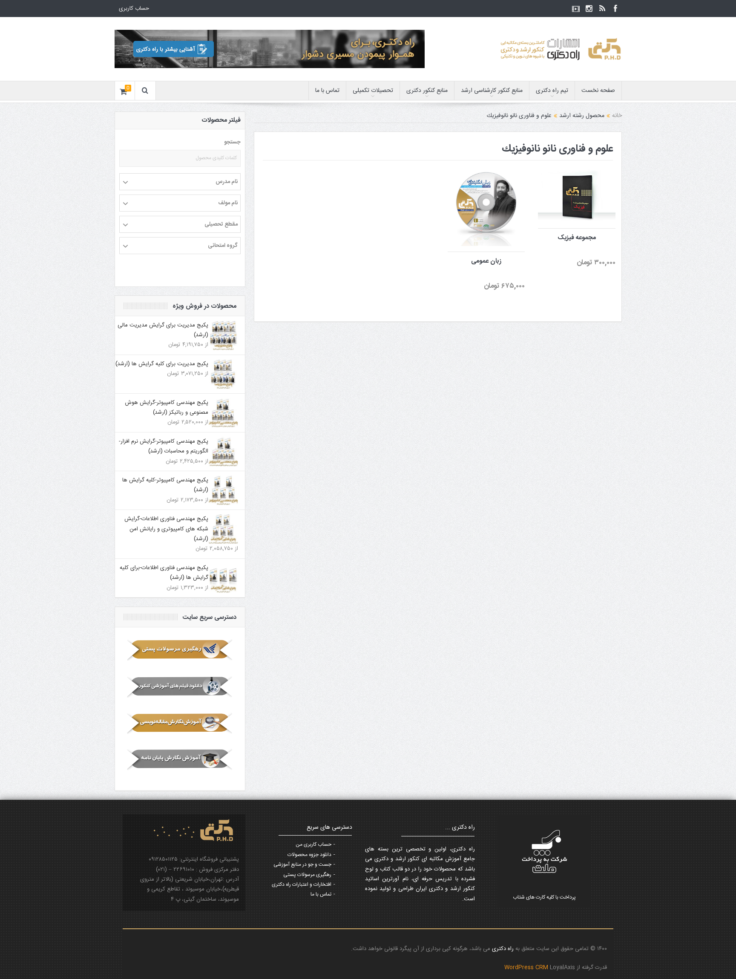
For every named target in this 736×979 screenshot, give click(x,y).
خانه (617, 116)
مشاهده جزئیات (571, 235)
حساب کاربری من (313, 844)
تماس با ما (327, 91)
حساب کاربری (134, 8)
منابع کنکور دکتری (427, 91)
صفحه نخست (598, 91)
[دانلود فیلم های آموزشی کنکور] (180, 686)
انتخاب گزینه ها (480, 189)
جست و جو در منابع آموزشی (302, 864)
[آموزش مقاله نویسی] (180, 723)
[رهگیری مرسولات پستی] (180, 650)
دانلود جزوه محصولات (309, 854)
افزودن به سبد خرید (580, 169)
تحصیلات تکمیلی (373, 91)
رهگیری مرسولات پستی (307, 874)
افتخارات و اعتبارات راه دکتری (301, 884)
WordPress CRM (527, 967)
